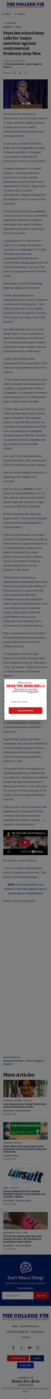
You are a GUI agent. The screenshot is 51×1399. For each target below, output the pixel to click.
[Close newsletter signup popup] (42, 683)
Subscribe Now (25, 710)
